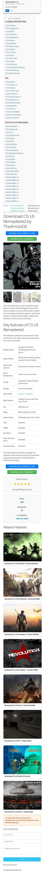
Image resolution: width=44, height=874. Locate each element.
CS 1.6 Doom (10, 156)
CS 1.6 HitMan (11, 162)
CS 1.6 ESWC (10, 49)
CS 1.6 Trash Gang (12, 91)
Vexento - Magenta (25, 394)
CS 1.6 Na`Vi (10, 55)
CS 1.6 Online (10, 165)
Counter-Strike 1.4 (12, 189)
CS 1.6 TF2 (9, 132)
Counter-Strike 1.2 (12, 195)
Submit (22, 859)
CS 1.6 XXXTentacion (13, 103)
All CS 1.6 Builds (11, 7)
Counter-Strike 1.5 (12, 186)
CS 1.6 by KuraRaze (13, 112)
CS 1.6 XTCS (10, 31)
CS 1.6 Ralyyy (10, 88)
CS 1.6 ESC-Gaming (13, 73)
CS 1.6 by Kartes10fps (13, 115)
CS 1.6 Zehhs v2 (11, 85)
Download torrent (22, 239)
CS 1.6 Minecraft (11, 129)
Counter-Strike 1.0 (12, 201)
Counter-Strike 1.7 (12, 183)
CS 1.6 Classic (10, 25)
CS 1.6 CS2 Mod (11, 174)
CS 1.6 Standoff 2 (12, 126)
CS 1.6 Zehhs (10, 82)
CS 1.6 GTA (9, 141)
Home (5, 206)
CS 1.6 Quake (10, 159)
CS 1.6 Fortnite (11, 147)
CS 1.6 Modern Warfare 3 (15, 153)
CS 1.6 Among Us (12, 150)
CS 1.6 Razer (10, 40)
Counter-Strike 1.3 (12, 192)
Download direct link (22, 233)
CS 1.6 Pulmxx (11, 109)
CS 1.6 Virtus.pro (11, 64)
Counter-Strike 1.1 (12, 198)
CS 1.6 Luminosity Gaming (15, 67)
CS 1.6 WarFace (11, 144)
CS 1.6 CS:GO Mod (12, 171)
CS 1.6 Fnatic (10, 61)
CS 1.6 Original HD (12, 28)
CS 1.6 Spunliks (11, 106)
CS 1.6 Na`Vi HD (11, 58)
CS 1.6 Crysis (10, 138)
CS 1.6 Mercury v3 (12, 100)
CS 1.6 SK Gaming (12, 70)
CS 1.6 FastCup (11, 52)
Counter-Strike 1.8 (12, 180)
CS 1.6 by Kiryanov (12, 118)
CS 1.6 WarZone (11, 34)
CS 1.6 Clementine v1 (13, 97)
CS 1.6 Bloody (11, 43)
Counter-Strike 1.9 (12, 177)
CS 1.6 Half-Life (11, 168)
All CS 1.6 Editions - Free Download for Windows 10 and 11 (18, 208)
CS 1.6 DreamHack (12, 46)
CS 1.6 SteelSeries (12, 37)
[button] (38, 266)
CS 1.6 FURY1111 (11, 94)
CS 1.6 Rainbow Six (12, 135)
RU (12, 10)
